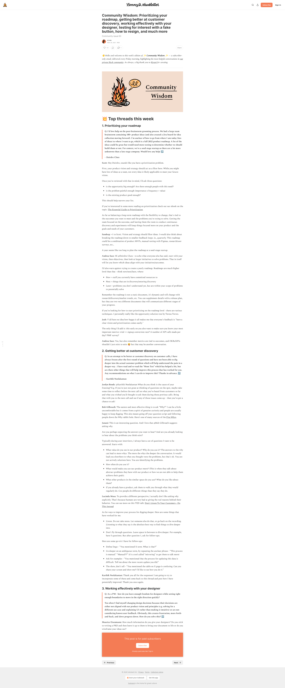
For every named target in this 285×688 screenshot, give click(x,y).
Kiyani (109, 40)
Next (176, 662)
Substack (131, 683)
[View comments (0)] (113, 48)
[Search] (252, 5)
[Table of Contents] (2, 344)
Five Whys (171, 417)
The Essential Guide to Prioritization (125, 209)
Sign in (278, 5)
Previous (110, 662)
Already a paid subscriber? (142, 651)
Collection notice (157, 672)
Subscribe (267, 5)
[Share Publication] (257, 5)
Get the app (153, 678)
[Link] (99, 118)
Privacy (141, 672)
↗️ (162, 151)
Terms (147, 672)
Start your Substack (136, 678)
